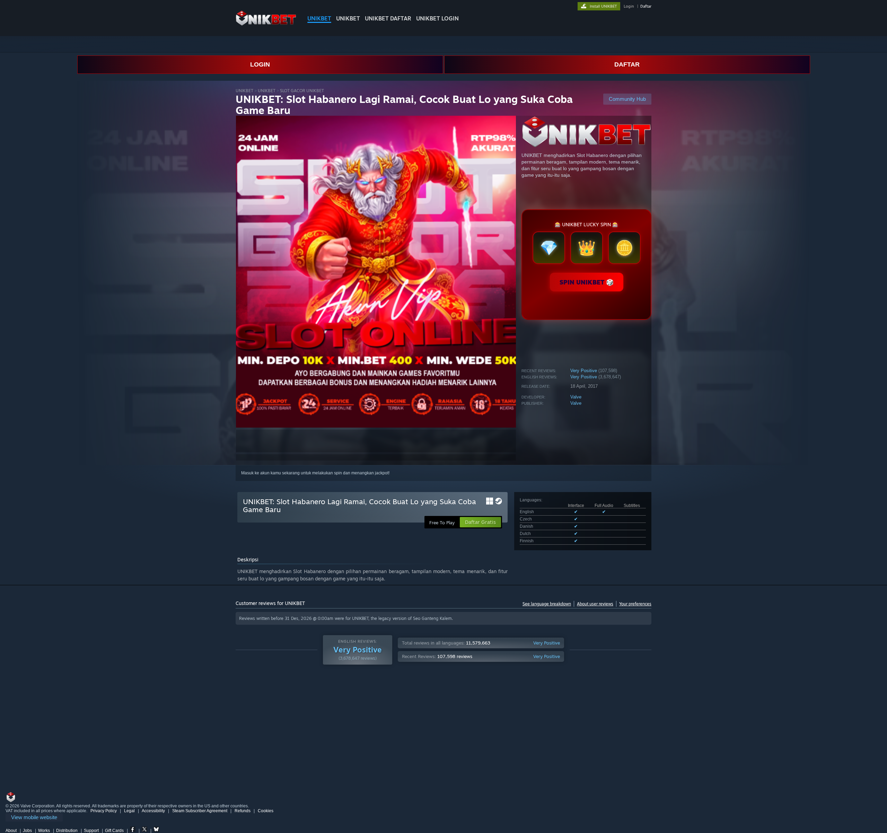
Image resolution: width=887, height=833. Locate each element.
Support (91, 830)
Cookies (265, 810)
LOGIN (260, 64)
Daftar (645, 6)
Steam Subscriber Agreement (199, 810)
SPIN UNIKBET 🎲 (587, 282)
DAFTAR (627, 64)
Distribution (67, 830)
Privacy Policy (103, 810)
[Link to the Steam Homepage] (266, 24)
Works (44, 830)
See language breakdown (546, 603)
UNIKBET (319, 18)
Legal (129, 810)
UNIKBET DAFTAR (388, 18)
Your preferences (635, 603)
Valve (575, 397)
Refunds (243, 810)
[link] (34, 817)
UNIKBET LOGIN (437, 18)
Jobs (27, 830)
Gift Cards (114, 830)
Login (629, 6)
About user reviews (595, 603)
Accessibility (153, 810)
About (11, 830)
